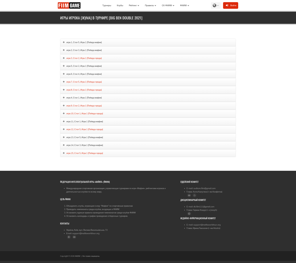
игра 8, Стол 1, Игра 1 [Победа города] (84, 90)
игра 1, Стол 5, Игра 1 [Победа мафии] (84, 42)
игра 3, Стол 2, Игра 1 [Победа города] (84, 58)
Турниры (106, 5)
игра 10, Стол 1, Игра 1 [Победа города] (84, 113)
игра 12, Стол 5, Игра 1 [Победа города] (84, 129)
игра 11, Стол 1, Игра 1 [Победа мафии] (84, 121)
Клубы (120, 5)
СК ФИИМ (167, 5)
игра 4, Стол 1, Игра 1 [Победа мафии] (84, 97)
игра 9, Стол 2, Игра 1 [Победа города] (84, 105)
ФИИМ (183, 5)
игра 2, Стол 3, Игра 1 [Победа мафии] (84, 50)
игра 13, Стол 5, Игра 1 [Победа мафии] (84, 137)
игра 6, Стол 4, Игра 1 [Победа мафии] (84, 74)
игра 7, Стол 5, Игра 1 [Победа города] (84, 82)
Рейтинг (133, 5)
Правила (149, 5)
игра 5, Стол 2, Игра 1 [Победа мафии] (84, 66)
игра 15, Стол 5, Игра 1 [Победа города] (84, 153)
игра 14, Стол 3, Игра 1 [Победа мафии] (84, 145)
